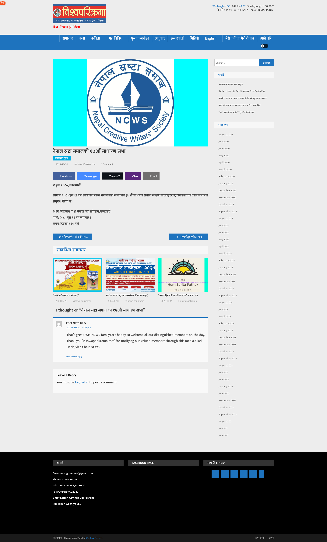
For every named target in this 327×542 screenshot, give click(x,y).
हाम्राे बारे (265, 38)
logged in (82, 382)
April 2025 (224, 246)
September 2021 (228, 414)
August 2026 (226, 134)
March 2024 (225, 316)
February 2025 (227, 260)
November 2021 (227, 400)
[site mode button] (264, 46)
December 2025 (227, 190)
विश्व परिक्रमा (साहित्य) (66, 27)
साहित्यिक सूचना (61, 158)
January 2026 (226, 183)
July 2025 (224, 225)
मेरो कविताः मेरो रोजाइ (239, 38)
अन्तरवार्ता (177, 38)
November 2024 (227, 281)
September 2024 (228, 295)
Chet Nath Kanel (76, 323)
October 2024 (226, 288)
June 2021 (224, 435)
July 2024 (224, 309)
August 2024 (226, 302)
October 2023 (226, 351)
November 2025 (227, 197)
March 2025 (225, 253)
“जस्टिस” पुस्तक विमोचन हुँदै (66, 296)
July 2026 (224, 141)
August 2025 (226, 218)
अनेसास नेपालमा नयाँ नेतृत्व (231, 84)
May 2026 (224, 155)
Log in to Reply (74, 356)
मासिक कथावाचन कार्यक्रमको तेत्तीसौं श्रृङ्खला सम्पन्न (243, 98)
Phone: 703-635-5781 (65, 479)
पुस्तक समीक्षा (140, 38)
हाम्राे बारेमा (259, 538)
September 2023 (228, 358)
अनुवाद (160, 38)
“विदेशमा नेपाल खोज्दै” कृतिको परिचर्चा (236, 112)
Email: (56, 473)
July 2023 (224, 372)
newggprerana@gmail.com (76, 473)
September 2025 (228, 211)
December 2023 (227, 337)
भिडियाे (194, 38)
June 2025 (224, 232)
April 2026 (224, 162)
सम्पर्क (271, 538)
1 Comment (107, 164)
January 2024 (226, 330)
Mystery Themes (94, 538)
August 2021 (225, 421)
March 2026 (225, 169)
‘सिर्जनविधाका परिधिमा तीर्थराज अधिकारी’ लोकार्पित (242, 91)
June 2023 (224, 379)
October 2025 (226, 204)
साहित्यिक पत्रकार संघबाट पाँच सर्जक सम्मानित (240, 105)
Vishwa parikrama (85, 164)
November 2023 (227, 344)
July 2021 (223, 428)
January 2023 (226, 386)
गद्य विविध (115, 38)
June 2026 (224, 148)
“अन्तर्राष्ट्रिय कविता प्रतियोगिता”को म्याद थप (178, 296)
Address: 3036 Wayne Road (69, 485)
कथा (82, 38)
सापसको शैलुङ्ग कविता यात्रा (189, 237)
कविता (95, 38)
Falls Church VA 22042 (65, 491)
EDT (243, 6)
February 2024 (227, 323)
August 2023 (226, 365)
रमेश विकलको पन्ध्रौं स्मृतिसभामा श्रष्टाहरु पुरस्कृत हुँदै (75, 237)
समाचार (67, 38)
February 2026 (227, 176)
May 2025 (224, 239)
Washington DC (221, 6)
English (210, 38)
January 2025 (226, 267)
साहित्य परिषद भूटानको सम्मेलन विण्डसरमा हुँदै (127, 296)
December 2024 (227, 274)
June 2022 (224, 393)
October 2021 (226, 407)
